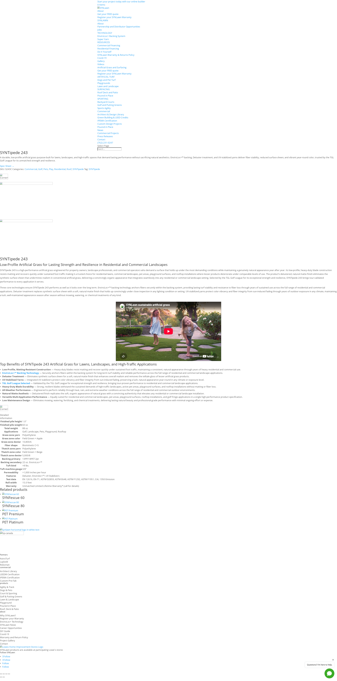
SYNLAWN (102, 20)
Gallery (101, 61)
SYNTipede (78, 169)
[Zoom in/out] (1, 673)
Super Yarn (103, 39)
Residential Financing (108, 48)
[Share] (6, 673)
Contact (101, 139)
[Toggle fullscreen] (4, 673)
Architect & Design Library (110, 114)
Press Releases (105, 136)
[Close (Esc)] (9, 673)
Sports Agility (104, 108)
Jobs (99, 29)
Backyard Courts (105, 101)
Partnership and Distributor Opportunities (118, 26)
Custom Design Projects (109, 123)
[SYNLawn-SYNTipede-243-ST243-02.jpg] (26, 183)
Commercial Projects (108, 133)
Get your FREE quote (107, 14)
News (100, 130)
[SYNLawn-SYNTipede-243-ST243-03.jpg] (26, 221)
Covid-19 (101, 57)
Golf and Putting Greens (109, 104)
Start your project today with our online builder (121, 1)
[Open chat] (329, 673)
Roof (69, 169)
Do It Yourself (104, 51)
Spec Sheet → (7, 165)
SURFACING (103, 89)
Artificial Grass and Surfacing (111, 67)
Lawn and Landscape (108, 86)
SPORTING (102, 98)
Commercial (103, 111)
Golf (40, 169)
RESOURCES (103, 42)
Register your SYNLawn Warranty (114, 17)
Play (51, 169)
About (100, 10)
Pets (45, 169)
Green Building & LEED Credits (112, 117)
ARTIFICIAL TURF (106, 76)
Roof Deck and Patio (107, 92)
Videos (100, 64)
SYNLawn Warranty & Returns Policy (115, 54)
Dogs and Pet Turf (106, 79)
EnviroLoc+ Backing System (111, 36)
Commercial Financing (108, 45)
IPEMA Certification (107, 120)
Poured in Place (105, 95)
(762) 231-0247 (105, 142)
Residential (60, 169)
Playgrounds (103, 83)
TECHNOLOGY (104, 32)
